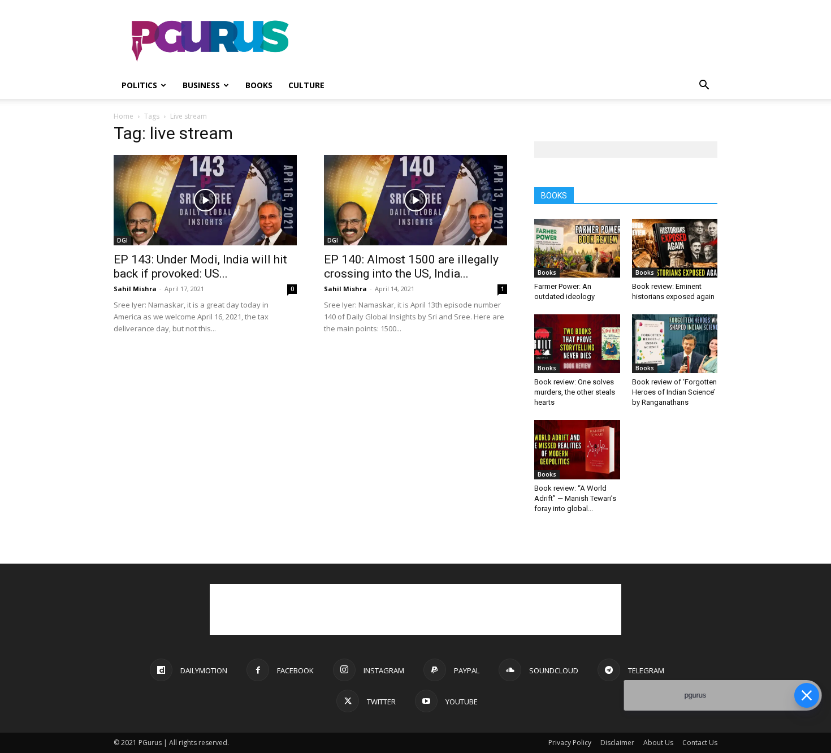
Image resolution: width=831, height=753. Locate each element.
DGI (122, 240)
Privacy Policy (569, 742)
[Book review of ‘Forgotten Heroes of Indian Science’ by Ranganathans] (675, 343)
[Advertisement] (511, 41)
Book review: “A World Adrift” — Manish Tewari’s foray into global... (575, 498)
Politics (139, 85)
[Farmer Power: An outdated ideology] (577, 248)
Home (123, 116)
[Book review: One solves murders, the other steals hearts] (577, 343)
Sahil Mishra (135, 288)
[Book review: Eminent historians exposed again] (675, 248)
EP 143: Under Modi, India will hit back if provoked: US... (200, 266)
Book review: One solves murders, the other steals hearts (574, 392)
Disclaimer (617, 742)
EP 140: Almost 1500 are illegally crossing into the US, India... (411, 266)
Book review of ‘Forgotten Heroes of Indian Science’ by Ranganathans (674, 392)
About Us (658, 742)
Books (258, 85)
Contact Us (699, 742)
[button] (703, 86)
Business (201, 85)
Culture (306, 85)
